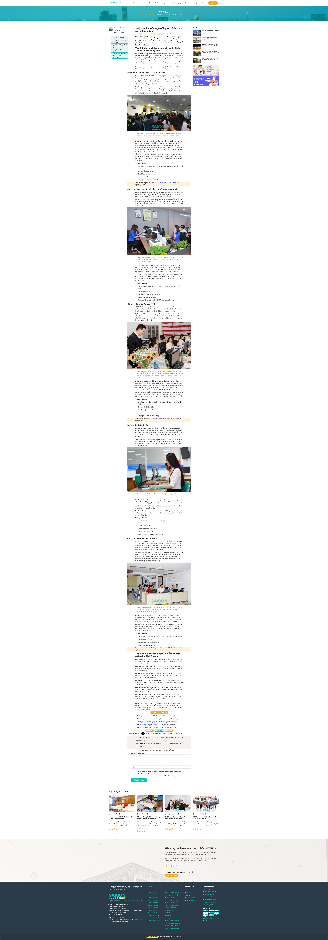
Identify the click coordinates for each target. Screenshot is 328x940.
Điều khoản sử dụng (210, 894)
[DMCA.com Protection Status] (152, 936)
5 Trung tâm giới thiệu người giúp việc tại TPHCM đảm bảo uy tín (148, 817)
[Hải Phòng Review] (211, 914)
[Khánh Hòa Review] (205, 914)
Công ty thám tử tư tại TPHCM (148, 719)
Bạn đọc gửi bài (208, 905)
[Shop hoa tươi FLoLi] (206, 70)
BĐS (192, 3)
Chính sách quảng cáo (210, 902)
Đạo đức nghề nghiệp (210, 899)
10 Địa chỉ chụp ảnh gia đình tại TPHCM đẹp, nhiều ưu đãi (176, 817)
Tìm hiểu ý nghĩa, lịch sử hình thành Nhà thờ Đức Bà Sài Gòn (210, 31)
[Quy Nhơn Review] (211, 910)
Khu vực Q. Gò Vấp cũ (172, 905)
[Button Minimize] (115, 38)
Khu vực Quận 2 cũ (153, 895)
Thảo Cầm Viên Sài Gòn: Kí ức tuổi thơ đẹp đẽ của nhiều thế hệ (210, 59)
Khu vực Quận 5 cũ (153, 902)
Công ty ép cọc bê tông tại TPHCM (149, 722)
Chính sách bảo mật (210, 891)
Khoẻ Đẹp (150, 3)
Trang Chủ (144, 14)
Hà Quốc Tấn (118, 28)
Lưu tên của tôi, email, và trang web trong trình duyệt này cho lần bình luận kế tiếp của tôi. (159, 773)
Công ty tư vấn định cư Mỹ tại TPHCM (151, 727)
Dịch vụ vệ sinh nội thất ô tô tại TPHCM (164, 183)
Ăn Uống (176, 3)
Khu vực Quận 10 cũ (153, 915)
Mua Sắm (184, 3)
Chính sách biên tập (209, 897)
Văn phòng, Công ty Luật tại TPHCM (150, 724)
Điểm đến (150, 887)
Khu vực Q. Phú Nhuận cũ (173, 895)
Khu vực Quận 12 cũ (153, 920)
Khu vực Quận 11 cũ (153, 918)
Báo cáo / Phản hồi (209, 889)
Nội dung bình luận (138, 753)
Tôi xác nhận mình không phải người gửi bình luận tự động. (161, 776)
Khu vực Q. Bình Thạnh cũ (173, 892)
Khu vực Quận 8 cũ (153, 910)
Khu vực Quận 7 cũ (153, 908)
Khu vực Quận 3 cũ (153, 897)
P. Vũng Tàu (169, 910)
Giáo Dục (159, 3)
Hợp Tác (188, 903)
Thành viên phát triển (192, 898)
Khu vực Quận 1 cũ (153, 892)
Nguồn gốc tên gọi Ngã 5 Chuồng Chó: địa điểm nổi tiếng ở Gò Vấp (210, 45)
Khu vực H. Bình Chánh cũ (173, 923)
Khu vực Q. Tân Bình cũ (172, 897)
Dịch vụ (168, 3)
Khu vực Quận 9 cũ (153, 913)
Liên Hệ (188, 895)
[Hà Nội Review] (205, 910)
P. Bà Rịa (168, 913)
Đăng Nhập (213, 3)
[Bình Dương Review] (205, 912)
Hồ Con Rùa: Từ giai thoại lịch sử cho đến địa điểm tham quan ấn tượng (210, 52)
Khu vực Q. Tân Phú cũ (172, 902)
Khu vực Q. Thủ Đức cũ (172, 900)
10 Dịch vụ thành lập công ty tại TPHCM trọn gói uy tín (204, 817)
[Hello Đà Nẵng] (216, 910)
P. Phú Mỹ (168, 915)
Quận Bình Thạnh (140, 34)
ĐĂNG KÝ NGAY (171, 875)
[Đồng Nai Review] (216, 912)
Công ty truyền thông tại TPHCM (162, 648)
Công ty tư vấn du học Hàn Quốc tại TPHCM (166, 418)
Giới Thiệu (189, 892)
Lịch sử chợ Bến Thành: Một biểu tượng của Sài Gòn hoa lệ (209, 38)
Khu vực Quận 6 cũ (153, 905)
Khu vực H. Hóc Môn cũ (172, 920)
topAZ (142, 3)
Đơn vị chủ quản (190, 900)
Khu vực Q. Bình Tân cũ (172, 908)
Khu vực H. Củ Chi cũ (172, 925)
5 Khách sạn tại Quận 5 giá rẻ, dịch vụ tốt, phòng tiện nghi (121, 817)
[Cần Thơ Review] (211, 912)
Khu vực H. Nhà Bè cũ (172, 918)
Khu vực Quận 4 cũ (153, 900)
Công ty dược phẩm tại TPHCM (148, 716)
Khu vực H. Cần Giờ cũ (172, 928)
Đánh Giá (200, 3)
